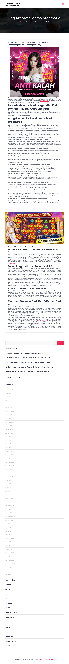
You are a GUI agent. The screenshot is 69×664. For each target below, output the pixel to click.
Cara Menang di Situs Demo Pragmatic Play (24, 45)
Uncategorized (32, 42)
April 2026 (8, 404)
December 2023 (9, 505)
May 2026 (8, 400)
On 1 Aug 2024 (12, 247)
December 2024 (9, 462)
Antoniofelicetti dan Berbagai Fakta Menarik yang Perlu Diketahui (27, 371)
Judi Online (9, 589)
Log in (7, 632)
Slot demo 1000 (43, 320)
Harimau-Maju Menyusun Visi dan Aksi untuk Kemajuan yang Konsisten (28, 362)
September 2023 (10, 516)
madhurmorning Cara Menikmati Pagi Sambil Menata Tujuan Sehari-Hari (29, 367)
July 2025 (8, 436)
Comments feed (10, 641)
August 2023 (9, 520)
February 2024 (9, 498)
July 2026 (8, 393)
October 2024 (9, 469)
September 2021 (10, 564)
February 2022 (9, 553)
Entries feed (9, 636)
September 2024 (10, 473)
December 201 (9, 574)
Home (22, 22)
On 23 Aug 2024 (12, 42)
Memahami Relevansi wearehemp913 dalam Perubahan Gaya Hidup (27, 358)
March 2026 (8, 407)
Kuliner (7, 594)
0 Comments (44, 42)
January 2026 (9, 415)
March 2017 (8, 571)
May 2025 (8, 444)
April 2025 (8, 447)
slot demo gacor (44, 100)
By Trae (22, 42)
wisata (7, 622)
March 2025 (8, 451)
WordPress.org (10, 646)
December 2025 (9, 418)
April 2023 (8, 535)
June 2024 (8, 484)
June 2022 (8, 542)
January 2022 (9, 556)
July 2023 (8, 524)
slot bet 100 (9, 603)
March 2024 (8, 495)
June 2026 (8, 397)
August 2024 (9, 476)
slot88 (7, 608)
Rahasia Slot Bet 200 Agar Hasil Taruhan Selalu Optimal (24, 353)
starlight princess (11, 612)
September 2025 (10, 429)
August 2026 (9, 389)
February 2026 (9, 411)
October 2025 (9, 426)
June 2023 (8, 527)
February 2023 (9, 538)
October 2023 (9, 513)
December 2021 (9, 560)
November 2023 (9, 509)
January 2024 (9, 502)
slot (28, 247)
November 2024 (9, 466)
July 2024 (8, 480)
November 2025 (9, 422)
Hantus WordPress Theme (47, 659)
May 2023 (8, 531)
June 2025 (8, 440)
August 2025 (9, 433)
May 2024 (8, 487)
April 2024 (8, 491)
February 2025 (9, 455)
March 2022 (8, 549)
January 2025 (9, 458)
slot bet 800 (11, 263)
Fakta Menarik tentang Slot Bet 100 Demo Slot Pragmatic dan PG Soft (33, 251)
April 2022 (8, 545)
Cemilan (8, 584)
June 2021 (8, 567)
